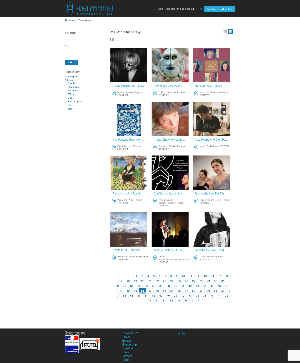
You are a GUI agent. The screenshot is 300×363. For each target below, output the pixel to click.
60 (208, 291)
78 (226, 295)
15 (219, 276)
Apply (72, 62)
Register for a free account (180, 8)
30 (215, 281)
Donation (127, 348)
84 (186, 300)
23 (164, 281)
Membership (129, 344)
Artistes (69, 80)
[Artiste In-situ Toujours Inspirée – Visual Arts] (128, 229)
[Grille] (230, 31)
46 (219, 286)
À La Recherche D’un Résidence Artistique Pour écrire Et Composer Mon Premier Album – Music (212, 139)
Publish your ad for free (219, 9)
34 (131, 286)
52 (150, 291)
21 (150, 281)
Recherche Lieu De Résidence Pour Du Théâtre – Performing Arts (212, 193)
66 (139, 295)
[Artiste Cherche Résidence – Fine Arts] (170, 119)
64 (124, 295)
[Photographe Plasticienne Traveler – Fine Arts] (128, 119)
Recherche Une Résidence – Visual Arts (129, 193)
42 (190, 286)
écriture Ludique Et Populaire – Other (171, 250)
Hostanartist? (130, 333)
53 (157, 291)
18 (128, 281)
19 (135, 281)
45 (212, 286)
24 (171, 281)
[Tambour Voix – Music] (211, 65)
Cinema (71, 105)
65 (131, 295)
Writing (71, 94)
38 (160, 286)
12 (197, 276)
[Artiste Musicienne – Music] (128, 65)
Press (125, 360)
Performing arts (75, 101)
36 (146, 286)
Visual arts (73, 90)
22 (157, 281)
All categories (72, 76)
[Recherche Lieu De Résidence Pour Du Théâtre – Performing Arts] (211, 172)
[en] (180, 333)
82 (171, 300)
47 (226, 286)
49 (128, 291)
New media (73, 86)
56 (179, 291)
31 (222, 281)
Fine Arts (72, 83)
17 (120, 281)
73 (190, 295)
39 (168, 286)
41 (182, 286)
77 (219, 295)
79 (149, 300)
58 (193, 291)
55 (171, 291)
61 (215, 291)
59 (201, 291)
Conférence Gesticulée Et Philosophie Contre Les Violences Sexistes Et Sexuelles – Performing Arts (171, 193)
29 (208, 281)
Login (160, 8)
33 (124, 286)
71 (175, 295)
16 (227, 276)
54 (164, 291)
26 (186, 281)
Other (70, 108)
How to (126, 337)
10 (183, 276)
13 (205, 276)
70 (168, 295)
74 (197, 295)
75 (204, 295)
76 (212, 295)
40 (175, 286)
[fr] (200, 9)
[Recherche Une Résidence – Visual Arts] (128, 172)
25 (179, 281)
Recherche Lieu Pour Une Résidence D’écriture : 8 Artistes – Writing (171, 86)
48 (120, 291)
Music (71, 97)
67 (146, 295)
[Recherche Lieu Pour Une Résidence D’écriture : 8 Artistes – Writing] (170, 65)
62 (222, 291)
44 (204, 286)
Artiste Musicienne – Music (128, 86)
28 (201, 281)
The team (127, 341)
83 (178, 300)
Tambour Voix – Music (208, 86)
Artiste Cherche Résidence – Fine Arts (171, 139)
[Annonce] (225, 31)
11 (190, 276)
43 (197, 286)
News (125, 352)
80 (157, 300)
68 (153, 295)
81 (164, 300)
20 (142, 281)
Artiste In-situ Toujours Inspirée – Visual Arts (129, 250)
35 (139, 286)
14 (212, 276)
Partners (127, 356)
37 (153, 286)
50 (135, 291)
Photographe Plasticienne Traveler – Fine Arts (129, 139)
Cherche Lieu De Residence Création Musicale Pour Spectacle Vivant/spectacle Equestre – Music (212, 250)
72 (182, 295)
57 (186, 291)
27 (193, 281)
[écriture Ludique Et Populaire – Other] (170, 229)
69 (160, 295)
